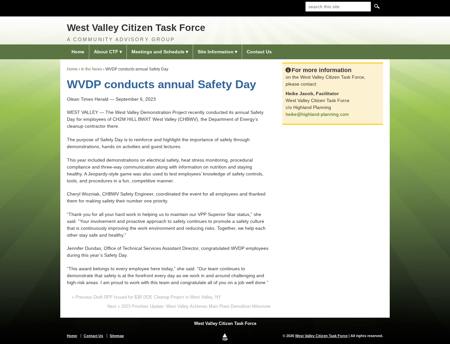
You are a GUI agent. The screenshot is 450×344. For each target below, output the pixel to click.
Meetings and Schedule (157, 51)
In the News (91, 69)
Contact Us (259, 51)
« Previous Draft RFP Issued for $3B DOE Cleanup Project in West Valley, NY (146, 297)
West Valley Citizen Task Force (136, 27)
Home (77, 51)
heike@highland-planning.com (317, 114)
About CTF (106, 51)
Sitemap (117, 336)
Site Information (216, 51)
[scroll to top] (225, 337)
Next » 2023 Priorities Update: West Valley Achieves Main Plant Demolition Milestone (188, 306)
